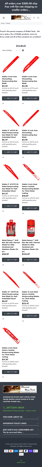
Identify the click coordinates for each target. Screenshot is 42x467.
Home (2, 23)
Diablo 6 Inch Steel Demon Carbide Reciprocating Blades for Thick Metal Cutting (10, 352)
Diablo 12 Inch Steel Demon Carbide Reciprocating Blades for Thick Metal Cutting (30, 296)
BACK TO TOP (21, 462)
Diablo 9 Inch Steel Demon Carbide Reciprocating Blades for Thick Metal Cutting (30, 188)
